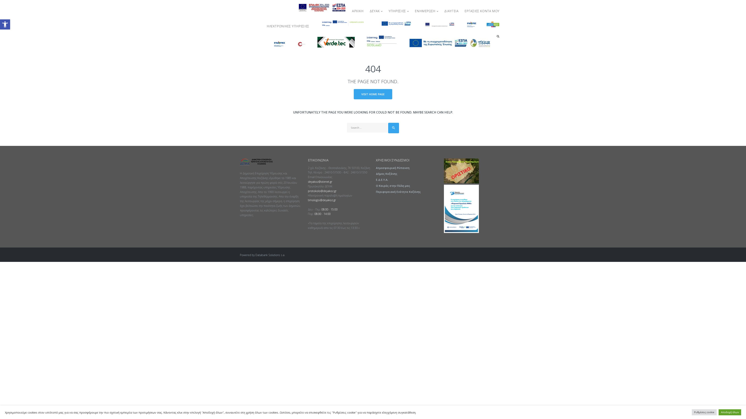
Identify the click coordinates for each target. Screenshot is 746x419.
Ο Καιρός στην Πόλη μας (393, 186)
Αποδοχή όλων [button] (730, 412)
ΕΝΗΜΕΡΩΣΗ (425, 11)
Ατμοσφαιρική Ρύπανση (393, 168)
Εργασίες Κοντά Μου (482, 11)
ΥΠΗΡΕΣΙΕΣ (398, 11)
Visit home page (373, 94)
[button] (5, 24)
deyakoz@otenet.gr (320, 182)
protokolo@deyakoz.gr (322, 191)
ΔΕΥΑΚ (375, 11)
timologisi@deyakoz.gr (322, 200)
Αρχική (358, 11)
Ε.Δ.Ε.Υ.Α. (382, 180)
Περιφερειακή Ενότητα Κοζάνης (398, 192)
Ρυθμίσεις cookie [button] (704, 412)
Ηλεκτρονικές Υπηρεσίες (288, 26)
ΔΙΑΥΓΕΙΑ (451, 11)
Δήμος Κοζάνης (386, 174)
